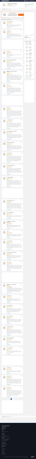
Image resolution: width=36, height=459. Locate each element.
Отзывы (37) (4, 416)
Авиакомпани (3, 435)
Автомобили (3, 446)
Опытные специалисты (10, 347)
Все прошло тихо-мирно (10, 326)
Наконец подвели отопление (11, 165)
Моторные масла (4, 449)
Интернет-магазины (4, 443)
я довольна (8, 51)
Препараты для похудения (5, 431)
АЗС (2, 447)
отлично (8, 84)
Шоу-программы (4, 454)
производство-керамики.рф (30, 53)
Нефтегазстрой (30, 49)
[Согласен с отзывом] (21, 21)
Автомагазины (3, 448)
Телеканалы (3, 453)
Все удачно (8, 107)
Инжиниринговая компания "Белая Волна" (31, 61)
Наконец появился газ (10, 305)
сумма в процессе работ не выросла (12, 131)
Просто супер (8, 387)
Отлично (8, 231)
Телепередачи (3, 452)
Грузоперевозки (4, 434)
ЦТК (29, 71)
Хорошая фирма (9, 367)
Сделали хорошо (9, 295)
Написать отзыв (21, 14)
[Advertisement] (12, 44)
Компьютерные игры (4, 445)
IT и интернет (3, 442)
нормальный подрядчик (10, 177)
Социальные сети (4, 444)
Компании (3, 433)
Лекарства (3, 430)
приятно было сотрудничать (10, 142)
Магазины (3, 437)
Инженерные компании (28, 37)
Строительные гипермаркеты (5, 439)
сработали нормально (10, 21)
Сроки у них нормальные (10, 212)
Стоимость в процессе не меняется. (12, 252)
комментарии (9, 37)
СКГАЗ (29, 46)
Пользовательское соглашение (5, 425)
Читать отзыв (8, 80)
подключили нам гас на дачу (11, 200)
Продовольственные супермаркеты (6, 438)
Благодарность (9, 30)
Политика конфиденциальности (5, 426)
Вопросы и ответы (8, 416)
